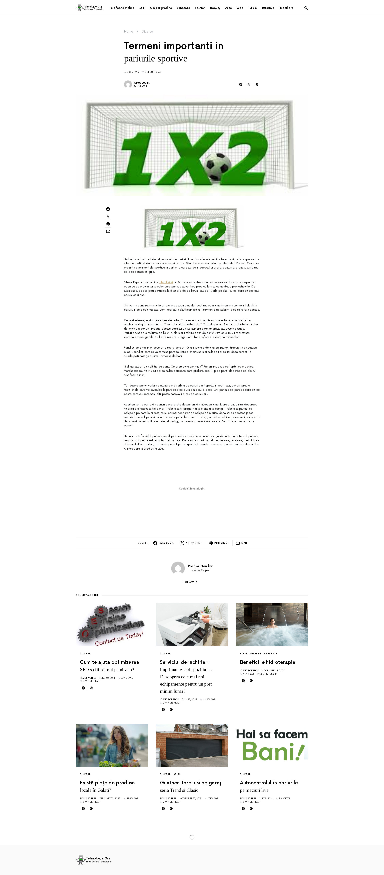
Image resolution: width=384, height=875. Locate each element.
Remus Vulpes (142, 83)
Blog (244, 653)
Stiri (176, 774)
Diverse (147, 32)
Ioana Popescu (169, 699)
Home (128, 32)
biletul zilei (166, 282)
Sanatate (271, 653)
